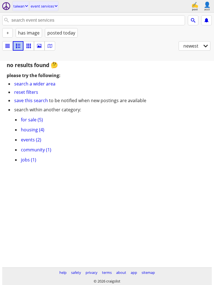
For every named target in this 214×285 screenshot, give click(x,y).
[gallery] (39, 46)
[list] (7, 46)
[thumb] (18, 46)
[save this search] (206, 20)
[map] (50, 46)
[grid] (28, 46)
